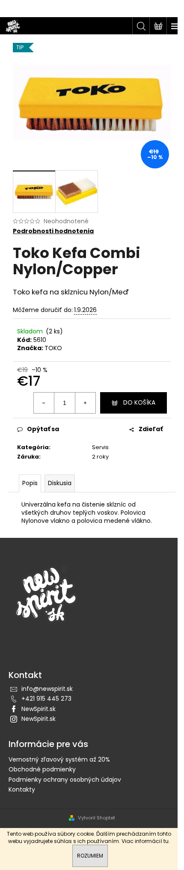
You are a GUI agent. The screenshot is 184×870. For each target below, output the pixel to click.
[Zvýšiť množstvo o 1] (85, 403)
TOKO (53, 348)
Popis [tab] (30, 483)
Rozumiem (90, 855)
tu (166, 841)
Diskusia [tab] (59, 483)
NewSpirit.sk (38, 709)
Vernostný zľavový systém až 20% (59, 759)
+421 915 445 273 (46, 698)
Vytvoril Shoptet (96, 818)
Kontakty (22, 789)
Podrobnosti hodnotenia (53, 231)
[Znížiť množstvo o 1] (44, 403)
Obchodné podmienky (42, 769)
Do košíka (139, 402)
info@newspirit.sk (47, 688)
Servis (100, 447)
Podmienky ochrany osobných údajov (65, 779)
